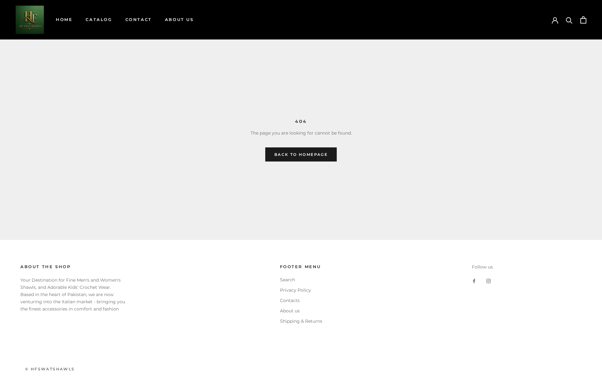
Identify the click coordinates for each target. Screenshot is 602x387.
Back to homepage (301, 154)
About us (290, 311)
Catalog (99, 19)
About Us (179, 19)
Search (287, 280)
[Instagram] (488, 280)
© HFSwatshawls (50, 369)
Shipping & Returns (301, 321)
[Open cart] (583, 20)
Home (64, 19)
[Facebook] (474, 280)
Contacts (290, 300)
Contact (138, 19)
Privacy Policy (295, 290)
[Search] (569, 20)
